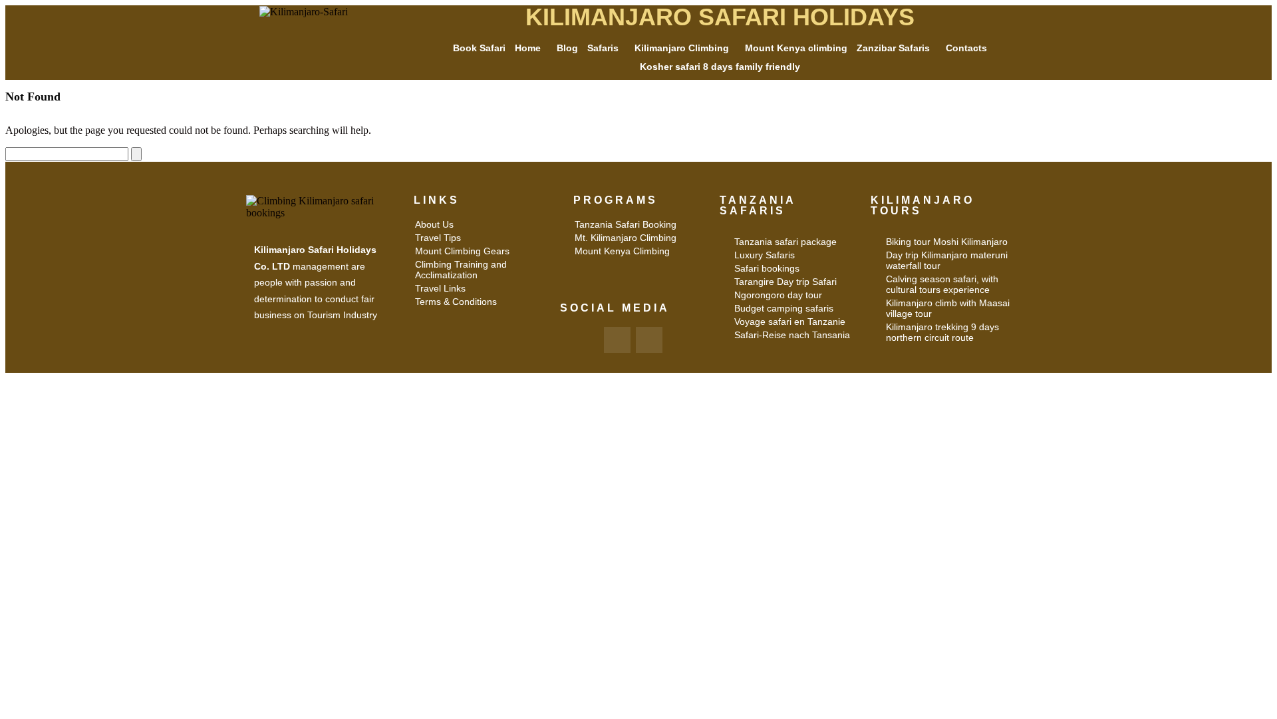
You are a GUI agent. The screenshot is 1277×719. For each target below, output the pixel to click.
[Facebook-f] (617, 340)
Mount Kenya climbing (796, 48)
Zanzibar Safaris (893, 48)
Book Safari (479, 48)
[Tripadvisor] (649, 340)
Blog (567, 48)
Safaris (603, 48)
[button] (531, 48)
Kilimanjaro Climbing (682, 48)
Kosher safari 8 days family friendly (720, 66)
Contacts (966, 48)
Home (528, 48)
